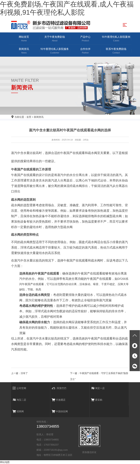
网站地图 (5, 462)
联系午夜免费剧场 (116, 50)
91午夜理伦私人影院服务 (54, 50)
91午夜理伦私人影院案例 (116, 38)
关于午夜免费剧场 (54, 38)
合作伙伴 (85, 50)
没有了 (24, 373)
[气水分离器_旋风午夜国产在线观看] (51, 25)
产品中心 (85, 38)
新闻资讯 (24, 50)
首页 (28, 117)
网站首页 (24, 38)
